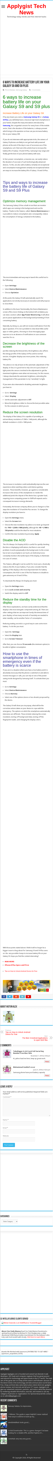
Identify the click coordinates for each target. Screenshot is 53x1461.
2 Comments (36, 90)
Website (6, 1136)
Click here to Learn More (36, 1337)
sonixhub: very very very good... (20, 1439)
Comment (7, 1097)
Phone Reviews (10, 90)
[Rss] (27, 1454)
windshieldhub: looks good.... (19, 1422)
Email (5, 1128)
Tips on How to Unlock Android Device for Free (21, 971)
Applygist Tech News (26, 9)
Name (5, 1120)
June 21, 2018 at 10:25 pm (41, 1070)
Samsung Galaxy (21, 90)
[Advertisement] (26, 48)
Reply (47, 1061)
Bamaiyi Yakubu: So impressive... (20, 1406)
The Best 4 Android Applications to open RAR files (35, 1038)
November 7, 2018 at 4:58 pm (40, 1056)
